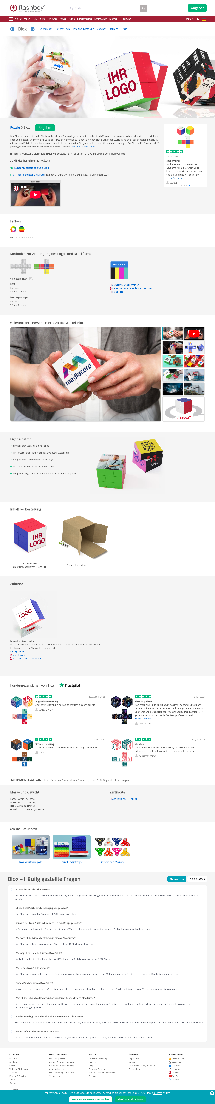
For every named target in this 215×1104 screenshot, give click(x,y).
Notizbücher (100, 18)
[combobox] (104, 8)
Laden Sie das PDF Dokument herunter (132, 288)
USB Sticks (39, 18)
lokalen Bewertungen (76, 780)
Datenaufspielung (57, 1058)
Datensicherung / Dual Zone (61, 1072)
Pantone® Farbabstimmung (61, 1062)
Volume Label (55, 1076)
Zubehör (101, 28)
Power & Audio (67, 18)
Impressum (134, 1058)
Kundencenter (95, 1062)
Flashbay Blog (177, 1058)
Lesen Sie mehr (174, 178)
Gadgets (13, 1083)
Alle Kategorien (22, 18)
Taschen (113, 18)
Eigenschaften (62, 28)
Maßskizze (117, 291)
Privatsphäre (134, 1069)
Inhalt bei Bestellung (83, 28)
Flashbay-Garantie (97, 1069)
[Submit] (71, 8)
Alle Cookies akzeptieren (130, 1099)
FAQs (124, 28)
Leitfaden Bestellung (98, 1058)
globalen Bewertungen (113, 780)
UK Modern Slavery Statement (142, 1065)
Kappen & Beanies (17, 1076)
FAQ (91, 1065)
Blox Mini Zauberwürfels (83, 146)
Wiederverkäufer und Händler (102, 1072)
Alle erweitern (177, 879)
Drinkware (52, 18)
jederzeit (157, 1092)
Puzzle (15, 127)
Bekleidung (125, 18)
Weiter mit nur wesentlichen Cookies (90, 1099)
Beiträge (113, 28)
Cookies (132, 1062)
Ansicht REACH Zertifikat (124, 798)
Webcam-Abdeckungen (19, 1069)
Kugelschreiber (84, 18)
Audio (12, 1079)
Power (12, 1065)
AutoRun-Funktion (57, 1069)
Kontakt (189, 18)
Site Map (93, 1076)
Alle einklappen (197, 878)
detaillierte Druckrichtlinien (125, 284)
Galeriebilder (45, 28)
